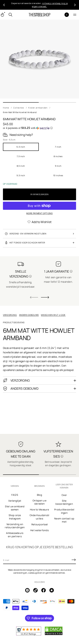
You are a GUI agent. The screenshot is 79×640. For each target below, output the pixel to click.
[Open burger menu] (75, 15)
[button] (10, 15)
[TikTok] (35, 590)
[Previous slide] (4, 5)
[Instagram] (27, 590)
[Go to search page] (10, 15)
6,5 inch (21, 146)
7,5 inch (21, 156)
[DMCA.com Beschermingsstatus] (53, 634)
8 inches (58, 156)
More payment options (39, 213)
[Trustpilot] (52, 590)
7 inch (58, 146)
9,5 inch (21, 175)
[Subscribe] (73, 560)
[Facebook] (44, 590)
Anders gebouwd (29, 314)
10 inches (58, 175)
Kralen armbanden (38, 107)
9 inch (58, 165)
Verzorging (10, 314)
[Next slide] (45, 297)
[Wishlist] (61, 15)
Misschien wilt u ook (53, 314)
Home (6, 107)
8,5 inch (21, 165)
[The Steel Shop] (39, 15)
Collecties (18, 107)
